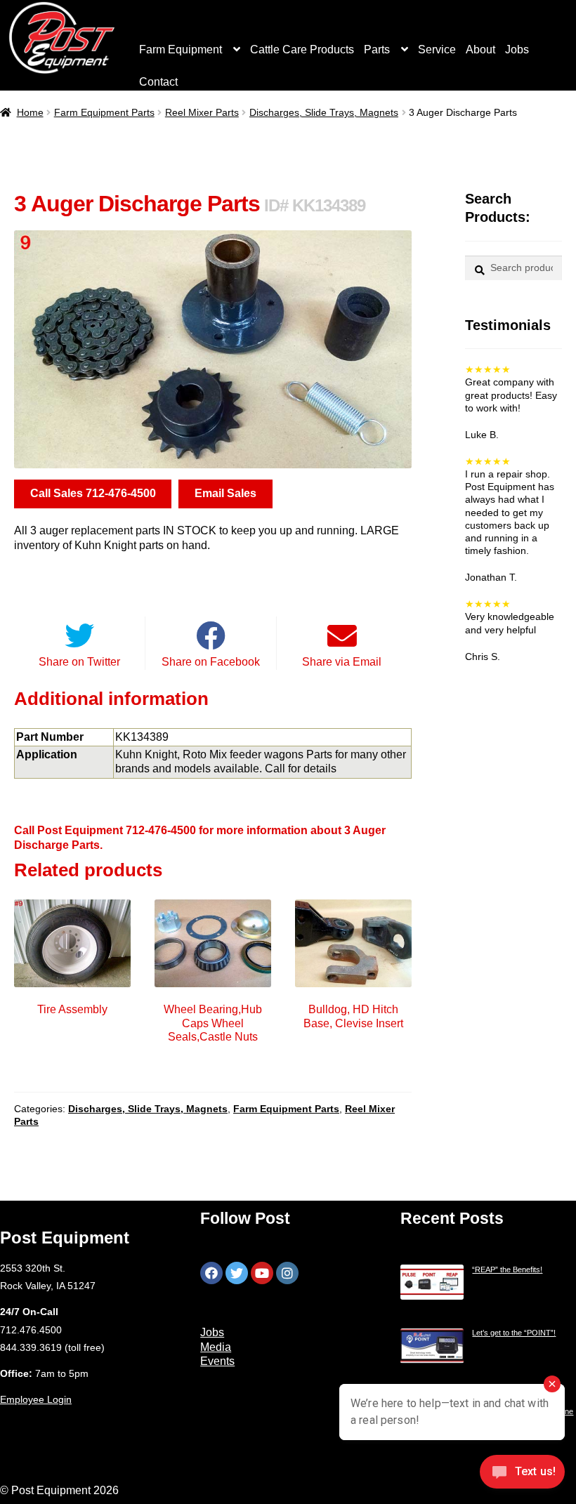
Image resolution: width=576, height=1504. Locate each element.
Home (30, 112)
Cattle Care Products (302, 49)
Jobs (517, 49)
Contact (158, 82)
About (480, 49)
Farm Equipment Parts (104, 112)
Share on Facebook (211, 662)
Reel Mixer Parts (202, 112)
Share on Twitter (79, 662)
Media (215, 1347)
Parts (377, 49)
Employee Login (36, 1399)
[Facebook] (211, 1273)
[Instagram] (287, 1273)
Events (217, 1361)
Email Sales (225, 493)
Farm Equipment (180, 49)
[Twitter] (236, 1273)
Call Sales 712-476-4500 (93, 493)
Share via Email (341, 662)
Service (437, 49)
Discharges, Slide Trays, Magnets (323, 112)
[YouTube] (262, 1273)
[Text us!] (522, 1475)
